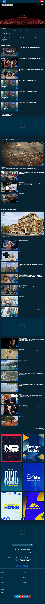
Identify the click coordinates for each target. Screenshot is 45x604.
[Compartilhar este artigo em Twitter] (4, 33)
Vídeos (2, 582)
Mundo (20, 394)
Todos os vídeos (38, 428)
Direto (42, 1)
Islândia (13, 554)
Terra (24, 575)
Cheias (33, 552)
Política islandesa (27, 557)
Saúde (24, 577)
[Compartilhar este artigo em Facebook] (2, 33)
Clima (20, 251)
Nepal (19, 557)
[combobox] (22, 545)
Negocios (21, 371)
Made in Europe (22, 262)
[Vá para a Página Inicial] (4, 1)
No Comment (3, 167)
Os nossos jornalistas (5, 584)
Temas (2, 569)
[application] (22, 15)
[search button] (31, 545)
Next (2, 577)
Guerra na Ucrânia (24, 552)
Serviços (2, 589)
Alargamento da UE (29, 554)
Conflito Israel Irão (14, 552)
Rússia (35, 557)
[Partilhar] (7, 33)
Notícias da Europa (23, 274)
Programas (25, 582)
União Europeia (11, 557)
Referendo (20, 554)
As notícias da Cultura (5, 236)
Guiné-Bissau (22, 416)
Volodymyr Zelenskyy (25, 560)
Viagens (2, 579)
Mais (2, 592)
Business (2, 575)
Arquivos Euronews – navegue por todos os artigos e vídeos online (33, 585)
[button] (6, 114)
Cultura (24, 579)
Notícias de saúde (22, 307)
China (16, 560)
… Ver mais (4, 40)
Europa (2, 572)
